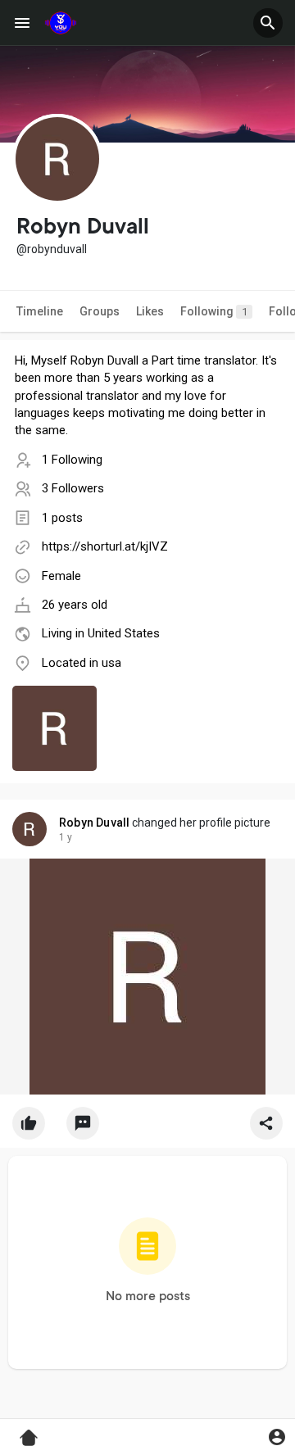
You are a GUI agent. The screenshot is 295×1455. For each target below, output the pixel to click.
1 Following (72, 459)
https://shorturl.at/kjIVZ (105, 546)
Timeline (39, 311)
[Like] (147, 1127)
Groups (99, 311)
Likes (150, 311)
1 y (65, 837)
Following (213, 311)
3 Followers (73, 488)
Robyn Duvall (94, 822)
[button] (268, 23)
